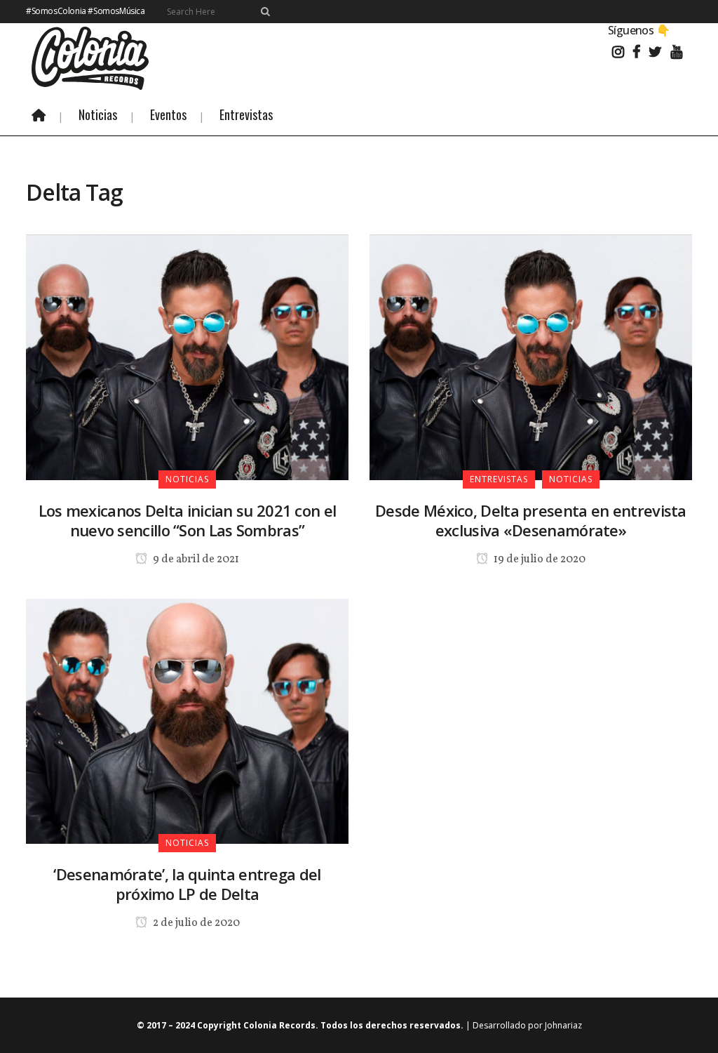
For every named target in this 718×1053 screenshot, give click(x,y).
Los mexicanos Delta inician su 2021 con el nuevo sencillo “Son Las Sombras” (188, 520)
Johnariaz (563, 1025)
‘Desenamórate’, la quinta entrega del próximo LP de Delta (186, 883)
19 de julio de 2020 (538, 559)
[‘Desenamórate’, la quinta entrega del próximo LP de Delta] (187, 720)
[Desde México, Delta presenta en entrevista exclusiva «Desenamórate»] (531, 356)
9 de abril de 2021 (195, 559)
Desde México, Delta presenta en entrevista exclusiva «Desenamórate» (530, 520)
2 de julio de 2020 (195, 923)
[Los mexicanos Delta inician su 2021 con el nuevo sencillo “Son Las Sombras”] (187, 356)
